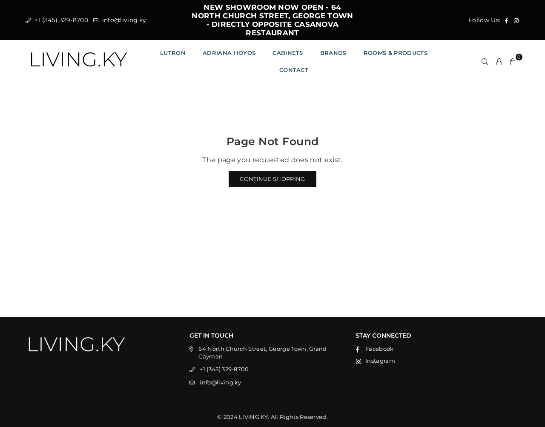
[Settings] (499, 61)
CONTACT (293, 69)
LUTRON (173, 52)
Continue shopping (272, 178)
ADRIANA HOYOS (229, 52)
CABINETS (287, 52)
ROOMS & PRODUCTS (395, 52)
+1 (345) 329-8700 (60, 20)
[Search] (485, 61)
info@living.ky (123, 20)
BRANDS (333, 52)
